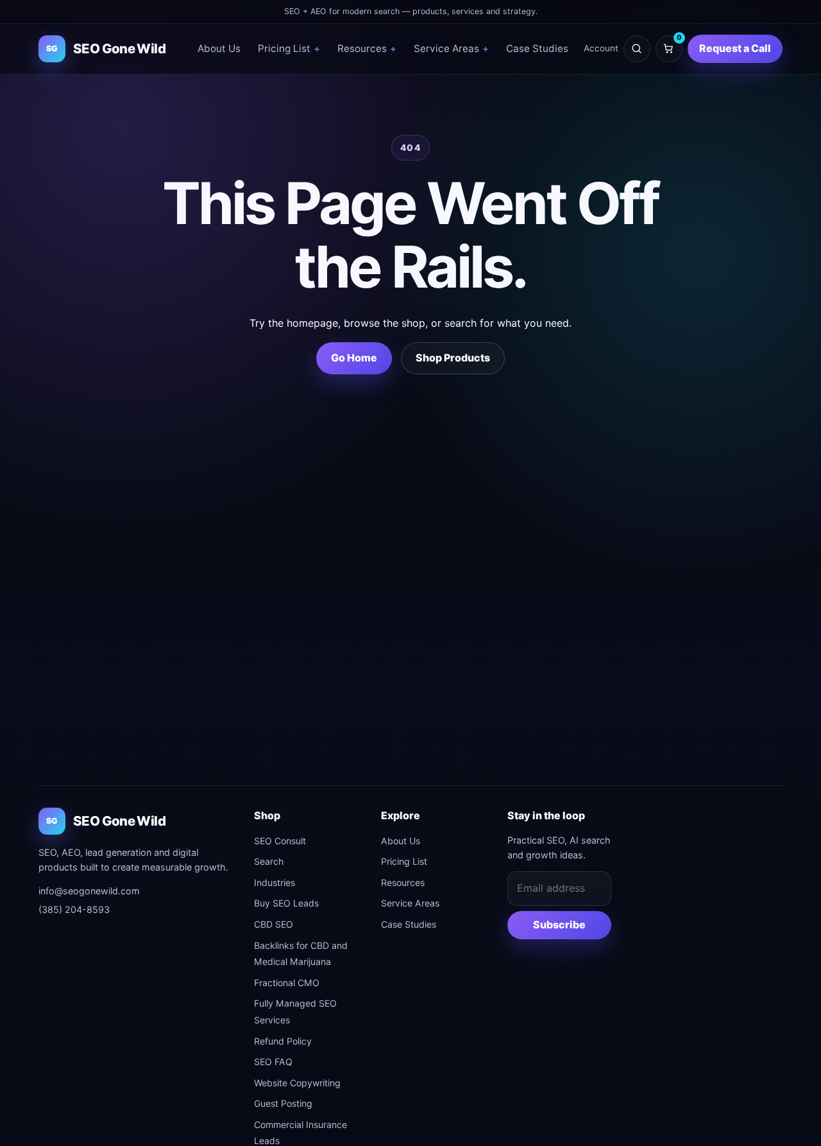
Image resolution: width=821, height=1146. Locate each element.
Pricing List (289, 48)
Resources (366, 48)
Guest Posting (283, 1103)
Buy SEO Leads (286, 903)
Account (601, 48)
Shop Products (453, 357)
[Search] (636, 48)
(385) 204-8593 (74, 909)
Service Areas (451, 48)
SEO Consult (280, 840)
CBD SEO (273, 924)
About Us (219, 48)
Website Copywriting (297, 1082)
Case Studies (537, 48)
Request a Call (735, 48)
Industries (274, 882)
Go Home (354, 357)
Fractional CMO (286, 982)
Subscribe (559, 924)
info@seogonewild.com (89, 890)
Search (269, 861)
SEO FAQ (273, 1061)
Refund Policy (283, 1041)
